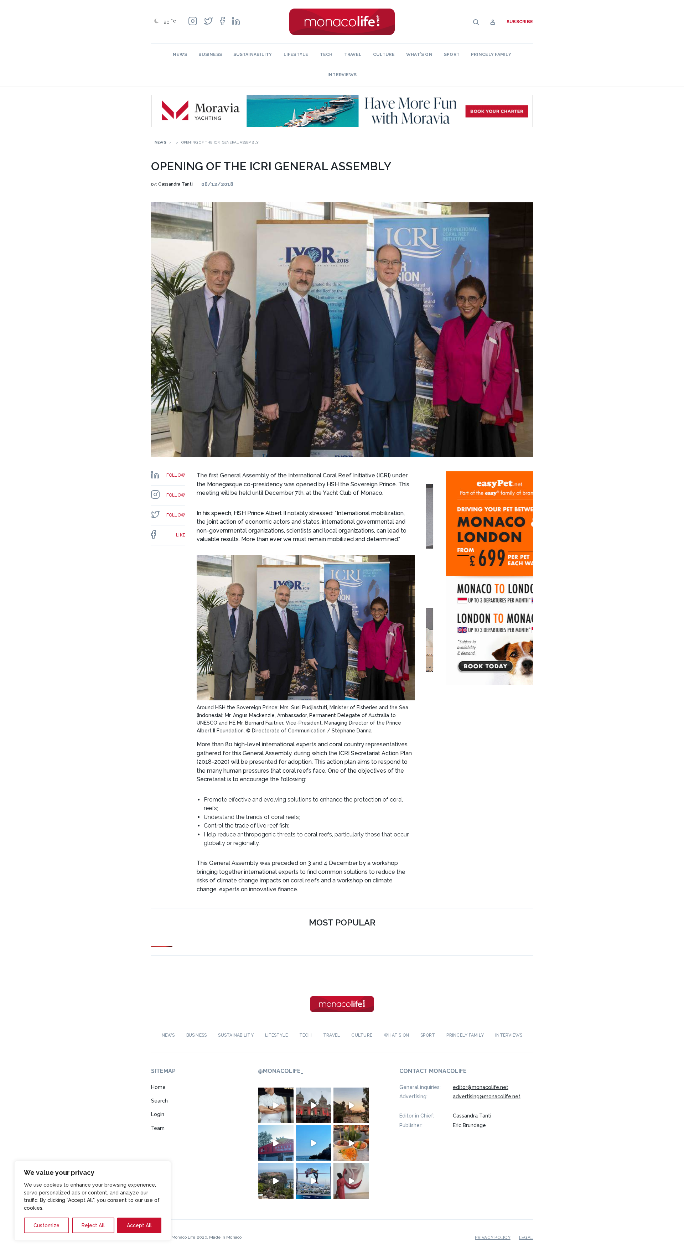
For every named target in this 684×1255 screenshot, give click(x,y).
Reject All (93, 1225)
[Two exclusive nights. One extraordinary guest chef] (276, 1105)
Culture (384, 54)
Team (158, 1128)
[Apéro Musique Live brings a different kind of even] (276, 1143)
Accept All (139, 1225)
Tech (326, 54)
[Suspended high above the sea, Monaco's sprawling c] (276, 1181)
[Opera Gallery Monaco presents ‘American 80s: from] (351, 1181)
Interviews (342, 74)
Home (158, 1087)
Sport (452, 54)
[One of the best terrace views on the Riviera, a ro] (351, 1143)
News (180, 54)
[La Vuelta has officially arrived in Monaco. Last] (313, 1105)
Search (159, 1101)
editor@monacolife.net (480, 1087)
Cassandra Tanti (175, 184)
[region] (92, 1201)
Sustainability (252, 54)
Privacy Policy (492, 1237)
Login (157, 1114)
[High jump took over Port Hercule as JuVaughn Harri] (313, 1181)
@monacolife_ (281, 1071)
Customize (46, 1225)
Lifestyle (296, 54)
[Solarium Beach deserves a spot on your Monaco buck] (313, 1143)
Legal (526, 1237)
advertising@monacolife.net (486, 1096)
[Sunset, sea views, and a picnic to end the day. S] (351, 1105)
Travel (353, 54)
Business (210, 54)
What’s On (419, 54)
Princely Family (491, 54)
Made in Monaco (225, 1237)
